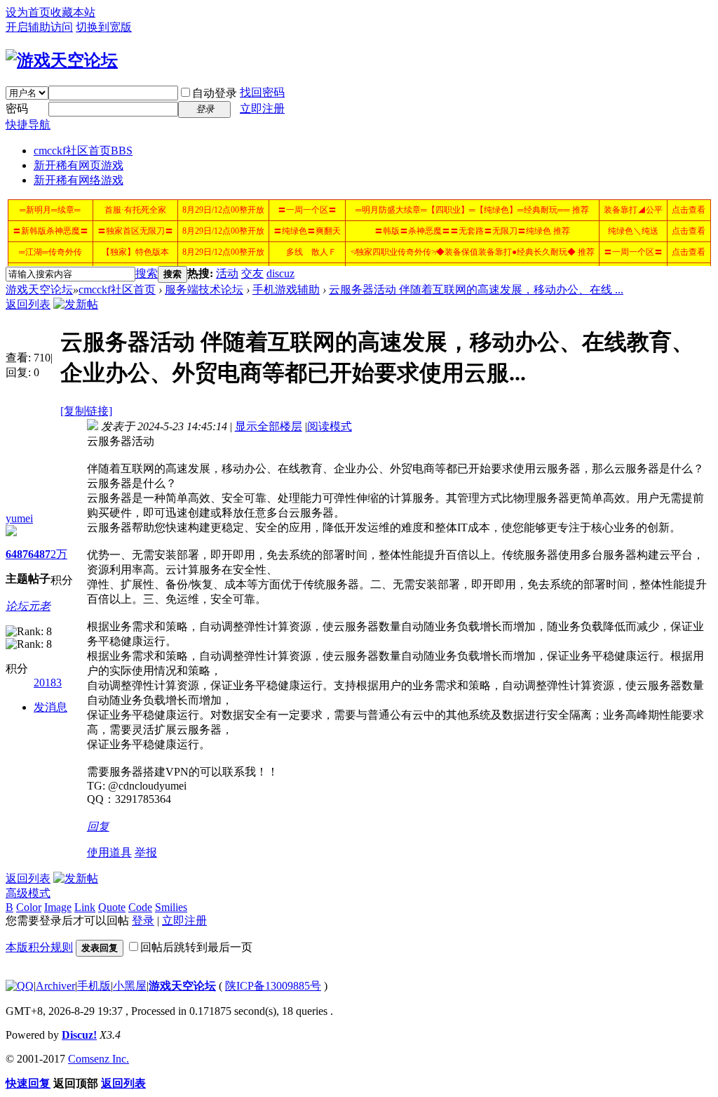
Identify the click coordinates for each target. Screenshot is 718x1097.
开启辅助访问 (39, 27)
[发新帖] (75, 304)
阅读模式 (329, 426)
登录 (143, 920)
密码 (17, 108)
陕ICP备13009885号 (273, 986)
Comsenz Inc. (98, 1059)
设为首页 (28, 12)
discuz (280, 273)
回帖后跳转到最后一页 (196, 947)
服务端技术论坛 (204, 289)
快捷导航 (28, 125)
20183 (48, 683)
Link (84, 907)
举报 (146, 852)
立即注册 (262, 108)
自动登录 (214, 93)
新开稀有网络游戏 (78, 180)
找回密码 (262, 92)
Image (58, 907)
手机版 (94, 986)
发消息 (50, 707)
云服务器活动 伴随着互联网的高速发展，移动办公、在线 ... (476, 289)
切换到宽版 (104, 27)
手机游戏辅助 (286, 289)
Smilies (171, 907)
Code (140, 907)
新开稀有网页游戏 (78, 165)
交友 (252, 273)
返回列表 (28, 304)
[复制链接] (86, 411)
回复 (98, 826)
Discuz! (79, 1035)
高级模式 (28, 893)
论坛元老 (28, 606)
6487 (17, 554)
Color (28, 907)
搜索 (146, 273)
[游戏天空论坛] (62, 60)
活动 (227, 273)
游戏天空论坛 (39, 289)
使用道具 (109, 852)
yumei (19, 518)
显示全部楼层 (268, 426)
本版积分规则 (39, 947)
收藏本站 (72, 12)
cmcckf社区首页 (83, 151)
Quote (112, 907)
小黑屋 (130, 986)
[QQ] (20, 986)
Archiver (55, 986)
